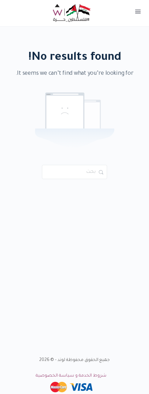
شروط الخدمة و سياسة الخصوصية (71, 375)
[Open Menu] (138, 13)
